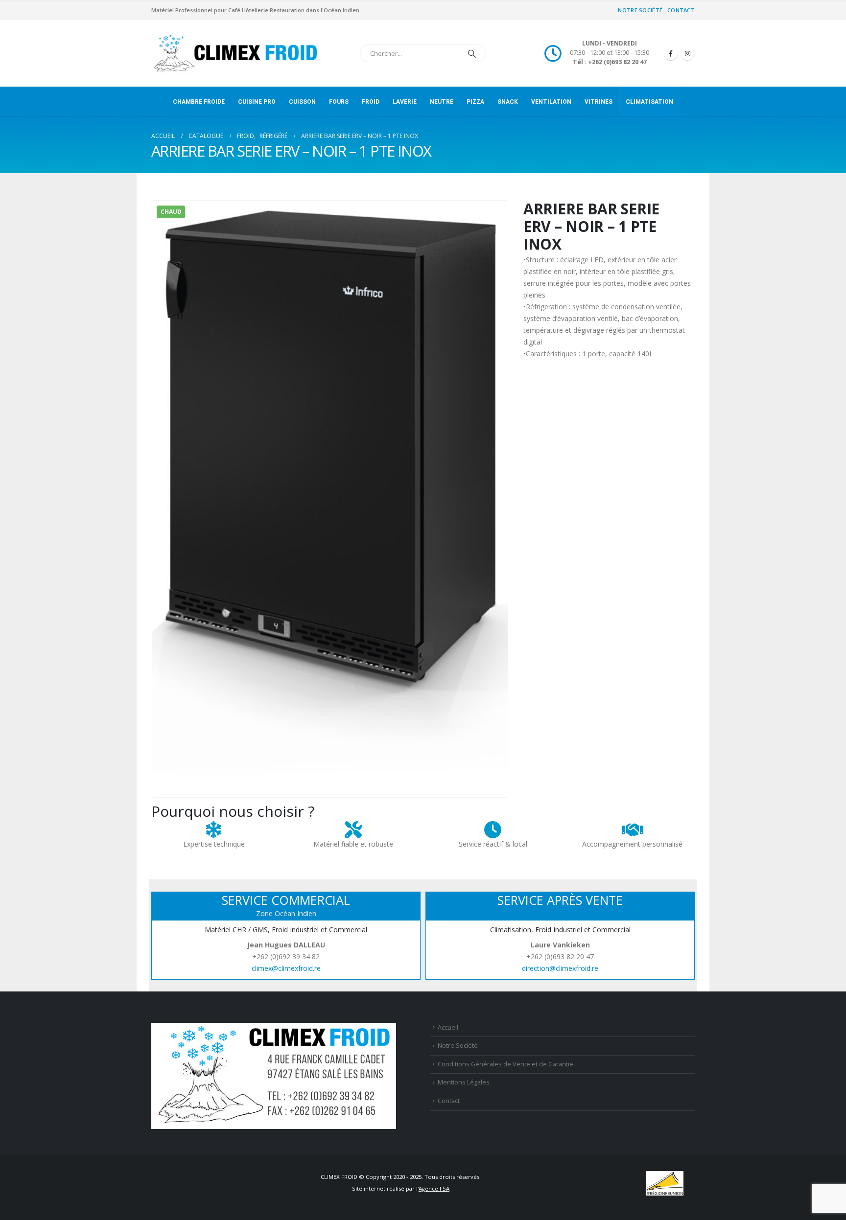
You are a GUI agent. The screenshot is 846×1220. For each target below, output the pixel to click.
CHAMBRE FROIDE (199, 101)
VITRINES (598, 101)
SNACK (507, 101)
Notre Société (640, 10)
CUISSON (302, 101)
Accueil (448, 1027)
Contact (681, 10)
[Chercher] (472, 53)
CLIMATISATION (649, 101)
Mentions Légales (464, 1082)
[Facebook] (671, 53)
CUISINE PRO (257, 101)
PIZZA (475, 101)
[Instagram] (687, 53)
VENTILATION (551, 101)
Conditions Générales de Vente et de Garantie (505, 1064)
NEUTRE (441, 101)
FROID (370, 101)
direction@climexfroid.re (560, 968)
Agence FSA (434, 1188)
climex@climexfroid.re (286, 968)
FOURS (339, 101)
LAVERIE (405, 101)
